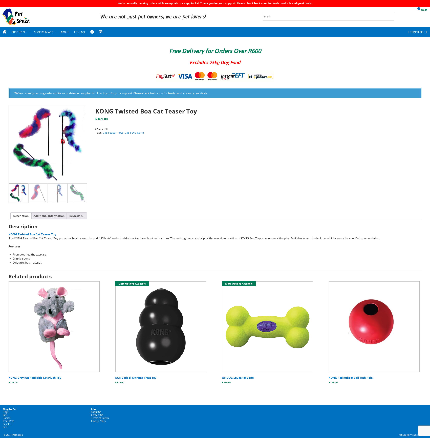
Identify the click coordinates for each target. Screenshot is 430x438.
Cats (5, 415)
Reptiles (7, 424)
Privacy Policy (98, 421)
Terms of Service (100, 418)
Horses (6, 418)
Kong (140, 132)
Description (21, 216)
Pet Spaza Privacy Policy (411, 434)
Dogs (6, 411)
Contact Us (97, 415)
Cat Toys (130, 132)
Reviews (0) (76, 216)
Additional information (49, 216)
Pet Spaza (17, 434)
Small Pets (8, 421)
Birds (5, 427)
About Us (96, 411)
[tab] (21, 215)
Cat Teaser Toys (113, 132)
